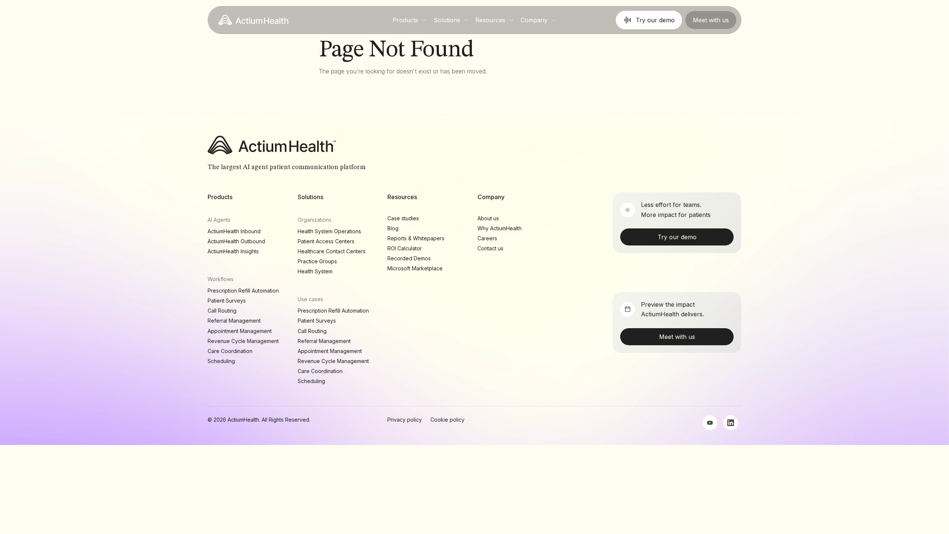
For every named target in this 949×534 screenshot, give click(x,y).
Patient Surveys (227, 300)
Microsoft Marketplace (415, 268)
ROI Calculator (404, 248)
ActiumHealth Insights (233, 251)
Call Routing (222, 310)
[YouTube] (709, 422)
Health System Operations (329, 231)
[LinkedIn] (730, 422)
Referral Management (234, 320)
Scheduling (221, 361)
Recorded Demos (409, 258)
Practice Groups (317, 261)
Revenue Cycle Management (243, 341)
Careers (487, 238)
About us (488, 218)
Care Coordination (230, 351)
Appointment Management (240, 331)
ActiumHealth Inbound (234, 231)
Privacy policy (404, 419)
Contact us (490, 248)
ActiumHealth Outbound (236, 241)
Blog (393, 228)
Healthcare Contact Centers (332, 251)
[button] (409, 20)
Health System (315, 271)
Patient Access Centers (326, 241)
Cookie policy (447, 419)
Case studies (403, 218)
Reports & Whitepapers (415, 238)
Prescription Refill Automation (243, 290)
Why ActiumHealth (499, 228)
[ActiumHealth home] (254, 20)
